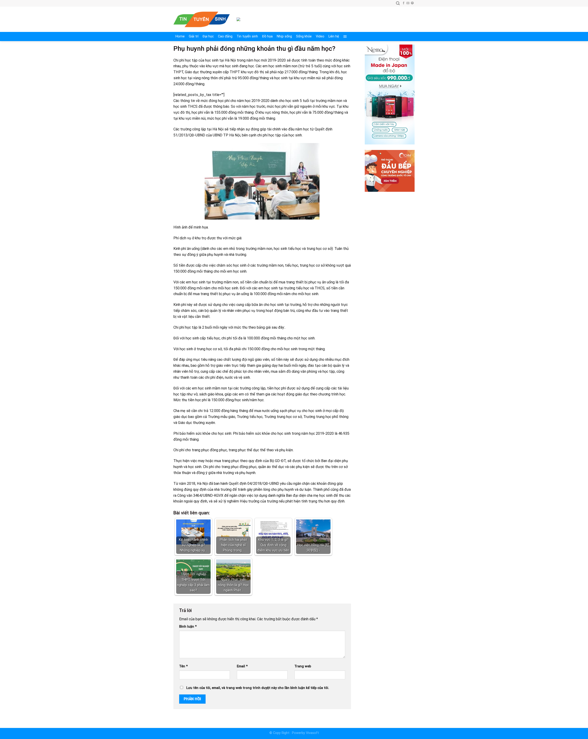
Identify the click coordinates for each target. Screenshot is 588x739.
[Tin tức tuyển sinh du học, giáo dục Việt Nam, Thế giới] (201, 19)
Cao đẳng (225, 36)
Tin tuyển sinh (247, 36)
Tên (183, 666)
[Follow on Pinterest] (412, 3)
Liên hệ (333, 36)
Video (320, 36)
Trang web (302, 666)
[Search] (398, 3)
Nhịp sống (284, 36)
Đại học (208, 36)
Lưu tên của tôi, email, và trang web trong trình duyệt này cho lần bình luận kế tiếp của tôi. (257, 688)
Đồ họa (267, 36)
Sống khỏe (304, 36)
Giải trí (193, 36)
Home (180, 36)
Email (242, 666)
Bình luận (188, 627)
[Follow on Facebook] (403, 3)
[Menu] (345, 36)
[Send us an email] (408, 3)
